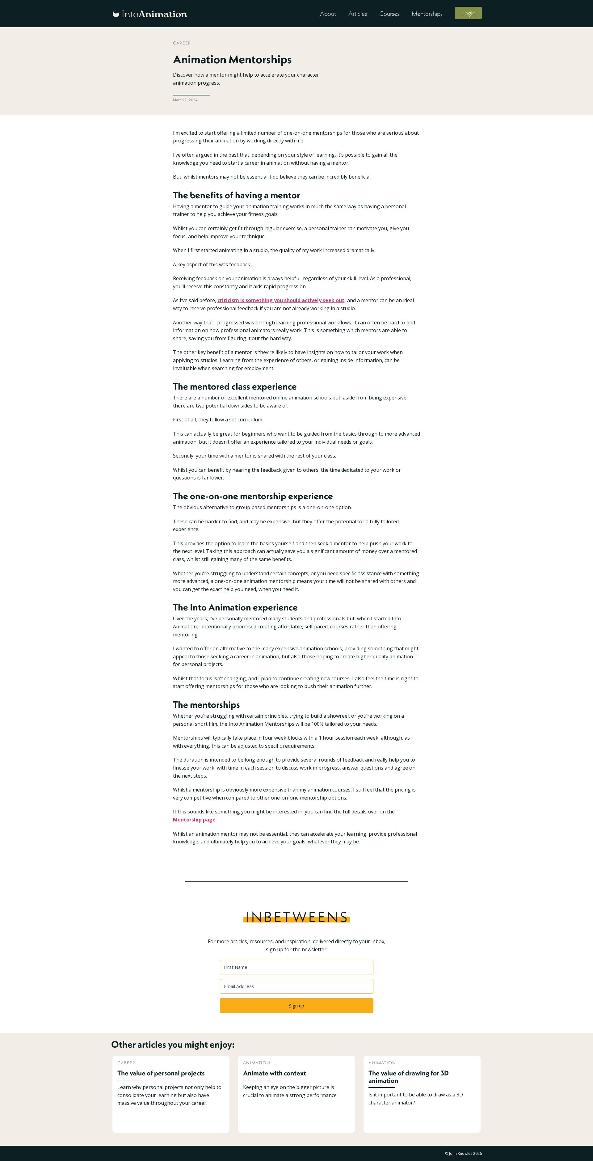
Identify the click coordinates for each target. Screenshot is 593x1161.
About (328, 13)
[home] (149, 13)
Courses (389, 13)
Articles (357, 13)
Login (468, 13)
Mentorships (427, 13)
